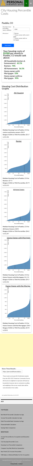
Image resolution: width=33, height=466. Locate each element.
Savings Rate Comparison (8, 428)
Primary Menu (31, 3)
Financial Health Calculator (8, 424)
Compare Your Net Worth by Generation (12, 448)
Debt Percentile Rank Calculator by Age (12, 421)
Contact (20, 463)
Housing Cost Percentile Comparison (11, 445)
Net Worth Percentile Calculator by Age (12, 414)
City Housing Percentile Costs (9, 441)
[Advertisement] (16, 350)
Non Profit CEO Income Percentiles (11, 451)
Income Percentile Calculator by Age (11, 418)
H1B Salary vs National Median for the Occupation (15, 455)
